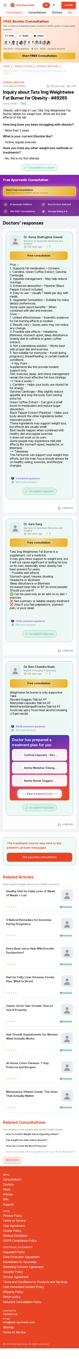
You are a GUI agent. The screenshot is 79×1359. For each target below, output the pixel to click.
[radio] (7, 907)
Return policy (11, 1297)
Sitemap (8, 1327)
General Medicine (47, 66)
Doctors (57, 12)
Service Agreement (15, 1277)
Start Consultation (39, 55)
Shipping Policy (13, 1292)
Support (8, 1204)
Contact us (10, 1314)
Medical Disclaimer (15, 1235)
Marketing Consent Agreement (23, 1267)
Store (71, 12)
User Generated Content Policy (23, 1287)
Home (6, 66)
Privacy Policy (12, 1215)
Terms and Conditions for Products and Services (35, 1282)
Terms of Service (14, 1220)
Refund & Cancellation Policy (22, 1302)
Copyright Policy (14, 1252)
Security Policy (13, 1272)
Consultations (37, 12)
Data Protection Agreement (21, 1257)
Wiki (5, 1199)
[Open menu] (5, 5)
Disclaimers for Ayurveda (19, 1262)
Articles (8, 1194)
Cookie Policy (12, 1230)
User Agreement (14, 1226)
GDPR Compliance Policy (20, 1240)
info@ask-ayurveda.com (19, 1322)
